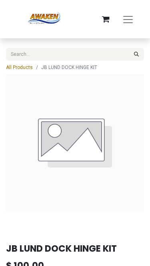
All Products (19, 67)
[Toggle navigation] (128, 19)
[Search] (136, 54)
